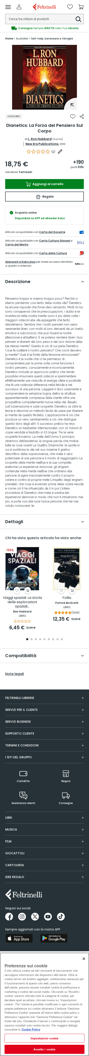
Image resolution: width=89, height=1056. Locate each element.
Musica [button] (11, 829)
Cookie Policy (31, 1029)
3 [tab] (36, 639)
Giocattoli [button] (14, 853)
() (53, 151)
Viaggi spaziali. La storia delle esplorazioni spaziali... (22, 602)
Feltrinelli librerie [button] (19, 698)
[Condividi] (82, 116)
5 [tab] (44, 639)
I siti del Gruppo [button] (18, 757)
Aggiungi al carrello (48, 184)
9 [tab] (62, 639)
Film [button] (8, 841)
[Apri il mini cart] (81, 7)
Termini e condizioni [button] (22, 745)
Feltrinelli (25, 172)
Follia (66, 598)
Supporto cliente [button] (19, 733)
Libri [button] (8, 817)
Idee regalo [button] (14, 877)
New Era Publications (42, 144)
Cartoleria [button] (14, 865)
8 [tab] (57, 639)
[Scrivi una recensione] (60, 151)
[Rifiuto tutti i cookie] (84, 958)
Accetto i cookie (44, 1049)
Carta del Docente (52, 232)
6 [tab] (49, 639)
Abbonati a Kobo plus (20, 262)
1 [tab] (44, 106)
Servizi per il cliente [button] (21, 710)
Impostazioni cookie (44, 1038)
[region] (44, 1004)
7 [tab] (53, 639)
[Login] (19, 6)
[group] (44, 28)
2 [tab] (31, 639)
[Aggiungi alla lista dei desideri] (72, 116)
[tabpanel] (44, 77)
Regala (48, 196)
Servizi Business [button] (18, 721)
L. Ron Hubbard (40, 139)
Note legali (14, 674)
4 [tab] (40, 639)
